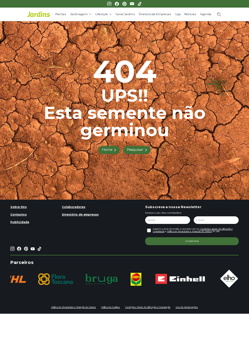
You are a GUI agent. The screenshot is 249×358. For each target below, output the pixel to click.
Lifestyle (101, 14)
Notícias (190, 14)
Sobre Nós (18, 206)
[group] (55, 279)
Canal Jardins (125, 14)
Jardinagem (79, 14)
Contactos (18, 214)
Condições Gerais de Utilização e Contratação (147, 307)
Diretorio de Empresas (155, 14)
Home (107, 149)
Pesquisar (135, 149)
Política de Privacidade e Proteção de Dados (189, 231)
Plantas (60, 14)
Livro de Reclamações (187, 307)
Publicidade (19, 222)
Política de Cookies (110, 307)
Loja (178, 14)
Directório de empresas (80, 214)
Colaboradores (73, 206)
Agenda (205, 14)
